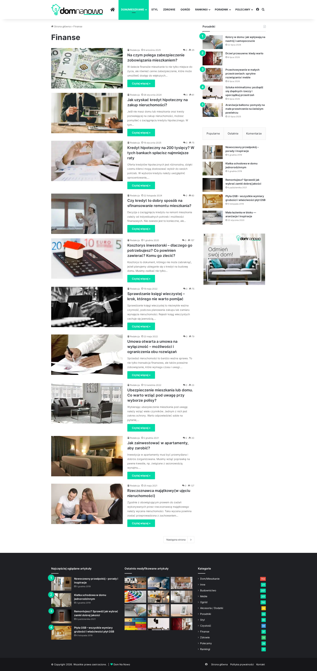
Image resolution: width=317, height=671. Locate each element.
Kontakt (260, 664)
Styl (154, 9)
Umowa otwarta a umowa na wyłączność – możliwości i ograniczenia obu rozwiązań (152, 346)
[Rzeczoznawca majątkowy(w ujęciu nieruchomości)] (87, 504)
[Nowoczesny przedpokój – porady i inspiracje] (213, 152)
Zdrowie (169, 9)
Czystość (205, 625)
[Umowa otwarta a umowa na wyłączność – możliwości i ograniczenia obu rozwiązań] (87, 354)
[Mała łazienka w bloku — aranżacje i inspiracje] (213, 217)
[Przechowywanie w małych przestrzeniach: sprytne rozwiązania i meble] (213, 75)
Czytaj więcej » (141, 83)
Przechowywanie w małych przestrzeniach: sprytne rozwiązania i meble (242, 73)
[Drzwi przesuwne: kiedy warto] (213, 58)
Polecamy (242, 9)
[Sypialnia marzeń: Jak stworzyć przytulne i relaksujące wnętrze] (158, 583)
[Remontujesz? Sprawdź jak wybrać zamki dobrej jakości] (213, 185)
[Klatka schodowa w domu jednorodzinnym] (213, 168)
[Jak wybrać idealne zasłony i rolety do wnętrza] (158, 610)
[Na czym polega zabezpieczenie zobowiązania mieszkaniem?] (87, 68)
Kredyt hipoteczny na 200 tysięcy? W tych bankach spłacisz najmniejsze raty (160, 153)
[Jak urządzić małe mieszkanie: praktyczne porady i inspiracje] (158, 597)
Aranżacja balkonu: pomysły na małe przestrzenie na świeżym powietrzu (245, 108)
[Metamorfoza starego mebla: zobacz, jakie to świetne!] (135, 624)
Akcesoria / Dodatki (211, 608)
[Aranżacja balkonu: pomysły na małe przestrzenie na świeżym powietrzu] (213, 110)
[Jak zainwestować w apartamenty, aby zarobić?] (87, 456)
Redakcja (135, 50)
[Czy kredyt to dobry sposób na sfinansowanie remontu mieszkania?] (87, 214)
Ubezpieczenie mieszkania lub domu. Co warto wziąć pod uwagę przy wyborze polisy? (160, 395)
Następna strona (175, 539)
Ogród (185, 9)
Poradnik (221, 9)
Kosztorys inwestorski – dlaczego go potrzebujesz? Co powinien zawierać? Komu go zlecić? (159, 250)
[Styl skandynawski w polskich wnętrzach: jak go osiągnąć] (181, 597)
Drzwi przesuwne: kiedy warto (244, 53)
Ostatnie (233, 133)
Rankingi (201, 9)
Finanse (204, 631)
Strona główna (62, 26)
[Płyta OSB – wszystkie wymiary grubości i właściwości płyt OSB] (213, 201)
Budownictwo (208, 590)
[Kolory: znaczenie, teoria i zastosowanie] (135, 597)
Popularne (213, 133)
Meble (203, 596)
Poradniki (205, 613)
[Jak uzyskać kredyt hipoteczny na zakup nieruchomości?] (87, 113)
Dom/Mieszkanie (132, 9)
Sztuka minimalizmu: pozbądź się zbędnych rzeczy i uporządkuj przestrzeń (244, 91)
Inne (202, 584)
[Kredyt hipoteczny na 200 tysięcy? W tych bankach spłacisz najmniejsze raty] (87, 161)
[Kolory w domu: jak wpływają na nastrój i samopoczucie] (213, 42)
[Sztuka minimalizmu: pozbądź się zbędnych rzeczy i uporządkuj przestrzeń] (213, 92)
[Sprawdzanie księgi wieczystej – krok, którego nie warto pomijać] (87, 307)
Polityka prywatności (242, 664)
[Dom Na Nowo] (77, 9)
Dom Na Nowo (122, 664)
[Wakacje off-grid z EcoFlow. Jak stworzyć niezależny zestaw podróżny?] (135, 583)
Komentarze (254, 133)
